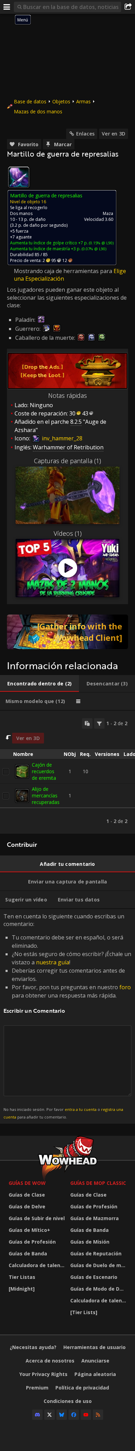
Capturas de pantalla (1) (67, 461)
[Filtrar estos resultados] (99, 723)
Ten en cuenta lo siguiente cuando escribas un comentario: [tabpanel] (67, 1016)
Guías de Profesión (32, 1241)
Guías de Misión (89, 1241)
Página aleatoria (95, 1374)
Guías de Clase (27, 1194)
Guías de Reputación (96, 1253)
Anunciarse (95, 1360)
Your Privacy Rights (43, 1374)
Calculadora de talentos (38, 1265)
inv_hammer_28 (61, 438)
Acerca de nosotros (50, 1360)
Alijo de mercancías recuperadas (46, 795)
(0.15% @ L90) (101, 242)
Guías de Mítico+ (29, 1230)
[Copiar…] (87, 723)
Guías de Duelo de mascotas (99, 1265)
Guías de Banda (28, 1253)
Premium (37, 1387)
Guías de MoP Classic (98, 1183)
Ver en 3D (113, 133)
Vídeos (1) (68, 533)
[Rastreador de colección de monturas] (67, 632)
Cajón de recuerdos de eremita (44, 771)
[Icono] (18, 177)
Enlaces (85, 133)
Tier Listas (22, 1277)
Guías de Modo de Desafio (99, 1288)
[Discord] (37, 1415)
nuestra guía (52, 962)
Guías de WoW (27, 1183)
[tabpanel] (67, 772)
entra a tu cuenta (81, 1109)
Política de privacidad (82, 1387)
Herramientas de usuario (94, 1347)
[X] (49, 1415)
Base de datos (30, 101)
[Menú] (7, 7)
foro (125, 987)
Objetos (61, 101)
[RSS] (98, 1415)
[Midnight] (22, 1288)
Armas (83, 101)
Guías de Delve (27, 1206)
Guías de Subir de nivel (37, 1218)
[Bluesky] (61, 1415)
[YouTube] (86, 1415)
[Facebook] (74, 1415)
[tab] (39, 683)
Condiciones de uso (68, 1401)
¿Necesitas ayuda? (33, 1347)
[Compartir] (128, 7)
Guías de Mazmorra (94, 1218)
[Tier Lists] (83, 1312)
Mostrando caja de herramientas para (64, 271)
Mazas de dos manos (38, 111)
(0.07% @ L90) (93, 248)
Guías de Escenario (93, 1277)
